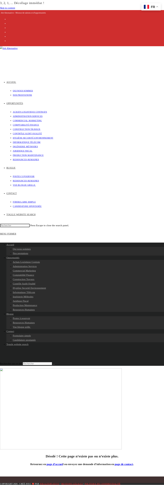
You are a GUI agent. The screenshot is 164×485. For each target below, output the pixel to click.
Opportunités (12, 257)
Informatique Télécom (24, 292)
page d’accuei (55, 464)
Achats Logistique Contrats (26, 262)
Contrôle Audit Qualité (24, 283)
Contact (10, 331)
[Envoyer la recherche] (54, 364)
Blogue (10, 314)
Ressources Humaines (24, 309)
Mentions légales (72, 484)
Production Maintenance (25, 305)
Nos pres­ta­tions (20, 253)
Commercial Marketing (24, 270)
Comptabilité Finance (23, 275)
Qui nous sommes (22, 249)
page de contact (124, 464)
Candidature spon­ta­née (24, 340)
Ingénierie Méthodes (23, 296)
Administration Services (25, 266)
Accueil (10, 244)
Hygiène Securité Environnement (29, 288)
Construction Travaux (23, 279)
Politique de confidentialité (103, 484)
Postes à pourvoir (21, 318)
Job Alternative (49, 484)
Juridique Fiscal (21, 301)
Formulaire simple (22, 335)
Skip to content (7, 8)
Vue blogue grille (22, 327)
